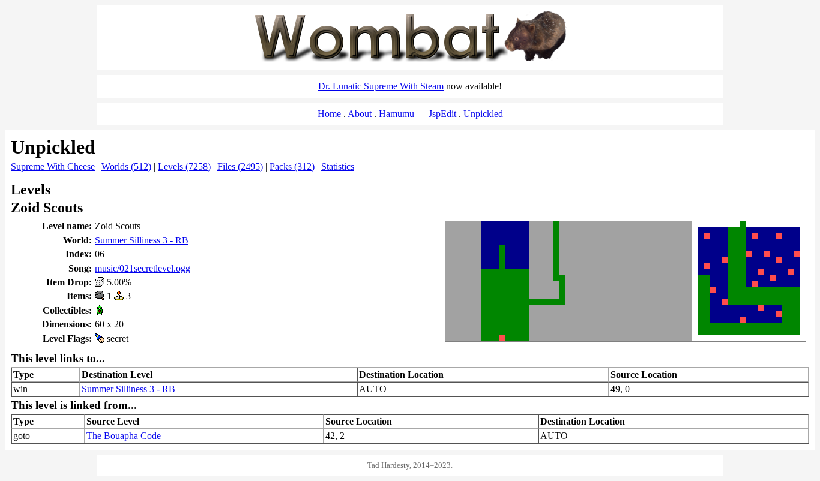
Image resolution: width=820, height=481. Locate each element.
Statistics (337, 166)
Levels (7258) (184, 166)
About (360, 114)
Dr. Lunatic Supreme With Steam (381, 86)
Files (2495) (240, 166)
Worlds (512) (126, 166)
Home (329, 114)
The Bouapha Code (123, 436)
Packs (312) (292, 166)
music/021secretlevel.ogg (142, 268)
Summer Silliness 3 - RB (141, 240)
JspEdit (442, 114)
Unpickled (483, 114)
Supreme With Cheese (53, 166)
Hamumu (396, 114)
